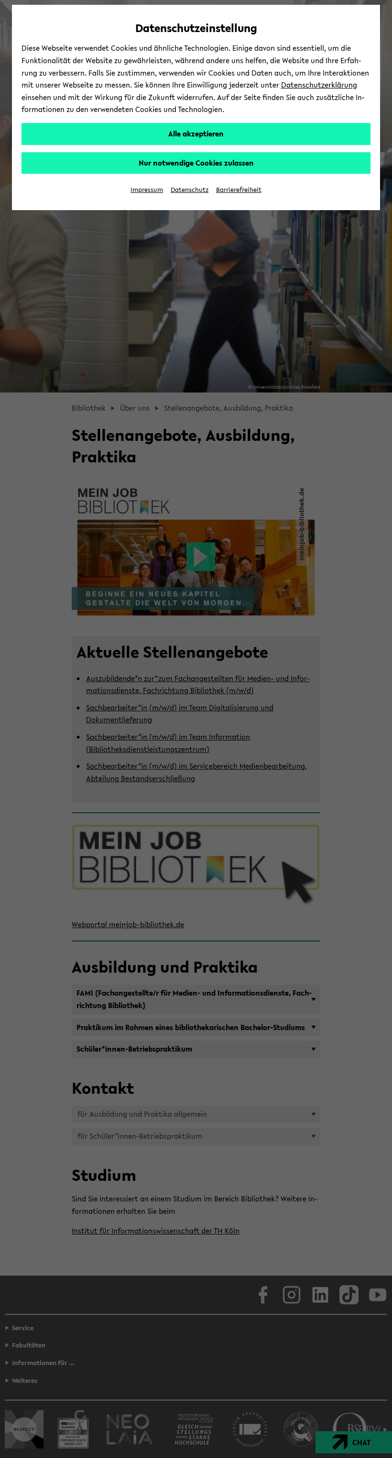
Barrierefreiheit (238, 189)
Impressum (147, 189)
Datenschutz (189, 189)
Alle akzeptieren (196, 133)
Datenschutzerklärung (319, 84)
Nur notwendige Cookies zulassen (196, 162)
